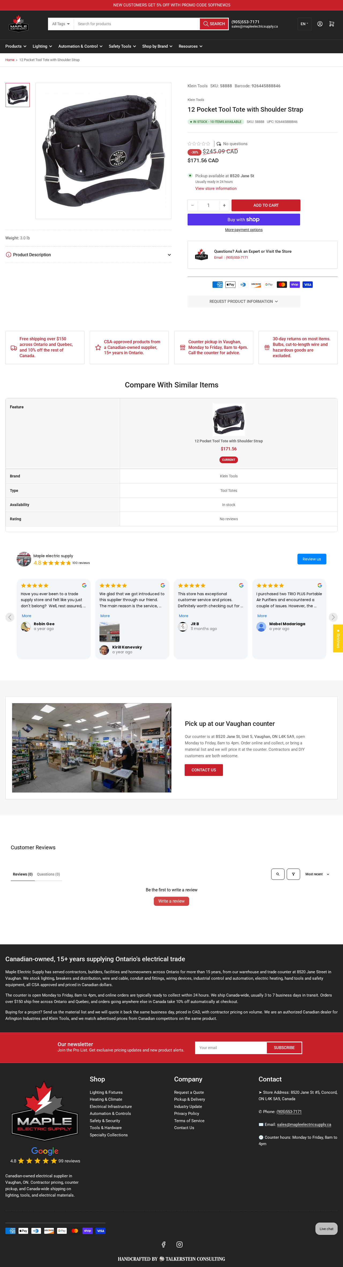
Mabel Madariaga (287, 624)
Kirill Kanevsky (127, 647)
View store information (216, 188)
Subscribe (284, 1047)
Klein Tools (198, 86)
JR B (195, 624)
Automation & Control (78, 46)
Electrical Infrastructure (111, 1106)
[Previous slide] (9, 617)
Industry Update (188, 1106)
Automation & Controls (110, 1113)
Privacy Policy (186, 1113)
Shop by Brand (155, 46)
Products (13, 46)
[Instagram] (179, 1244)
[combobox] (151, 24)
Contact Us (204, 770)
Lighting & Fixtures (106, 1092)
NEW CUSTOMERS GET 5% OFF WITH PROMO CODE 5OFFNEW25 (171, 5)
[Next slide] (333, 617)
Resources (188, 46)
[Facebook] (163, 1244)
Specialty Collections (109, 1135)
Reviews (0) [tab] (23, 874)
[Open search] (278, 874)
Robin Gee (44, 624)
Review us (312, 559)
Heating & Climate (106, 1099)
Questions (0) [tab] (48, 874)
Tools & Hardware (106, 1127)
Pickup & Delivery (189, 1099)
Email (218, 257)
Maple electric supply (53, 556)
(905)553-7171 (237, 257)
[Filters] (293, 874)
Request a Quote (189, 1092)
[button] (199, 144)
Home (9, 60)
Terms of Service (189, 1120)
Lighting (40, 46)
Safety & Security (105, 1120)
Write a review (171, 901)
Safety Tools (120, 46)
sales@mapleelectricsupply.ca (304, 1124)
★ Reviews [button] (338, 638)
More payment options (244, 230)
